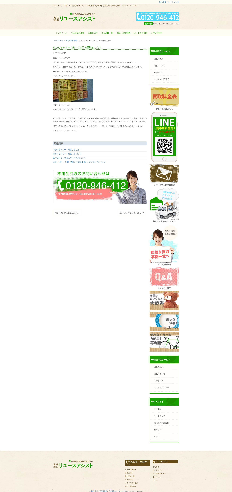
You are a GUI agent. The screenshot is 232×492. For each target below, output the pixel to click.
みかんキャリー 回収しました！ (67, 149)
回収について (159, 65)
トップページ (61, 32)
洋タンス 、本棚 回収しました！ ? (131, 213)
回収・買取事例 (123, 32)
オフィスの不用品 (161, 79)
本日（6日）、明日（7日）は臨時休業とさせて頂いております (79, 162)
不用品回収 (158, 72)
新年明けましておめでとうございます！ (70, 157)
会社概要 (162, 2)
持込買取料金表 (77, 32)
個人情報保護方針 (161, 422)
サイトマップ (173, 2)
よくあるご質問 (140, 32)
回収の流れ (92, 32)
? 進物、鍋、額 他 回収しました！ (67, 213)
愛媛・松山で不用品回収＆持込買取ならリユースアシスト (110, 491)
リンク (157, 436)
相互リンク (158, 429)
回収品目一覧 (107, 32)
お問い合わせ (156, 32)
